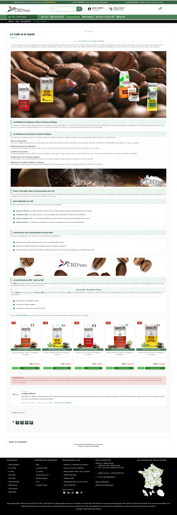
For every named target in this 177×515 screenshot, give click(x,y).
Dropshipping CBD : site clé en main (75, 482)
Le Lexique (39, 471)
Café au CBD (21, 315)
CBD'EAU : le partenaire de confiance (76, 464)
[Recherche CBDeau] (79, 9)
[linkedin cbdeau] (69, 492)
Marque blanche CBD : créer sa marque (77, 471)
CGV (37, 482)
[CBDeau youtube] (77, 492)
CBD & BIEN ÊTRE (83, 41)
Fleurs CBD (12, 468)
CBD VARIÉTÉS (100, 41)
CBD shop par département (104, 485)
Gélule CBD (12, 492)
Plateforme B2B (69, 478)
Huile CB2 (11, 478)
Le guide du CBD (41, 468)
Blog (37, 464)
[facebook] (64, 492)
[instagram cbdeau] (73, 492)
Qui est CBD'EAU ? (70, 485)
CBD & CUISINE (92, 41)
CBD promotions (13, 464)
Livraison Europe (41, 485)
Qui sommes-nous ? (42, 475)
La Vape (11, 471)
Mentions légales (41, 478)
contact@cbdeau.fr (109, 477)
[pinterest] (81, 492)
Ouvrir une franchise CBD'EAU (74, 468)
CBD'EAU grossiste (70, 475)
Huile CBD (11, 475)
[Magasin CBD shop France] (151, 479)
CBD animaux (13, 488)
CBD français (12, 485)
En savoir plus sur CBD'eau (63, 402)
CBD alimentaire (13, 482)
